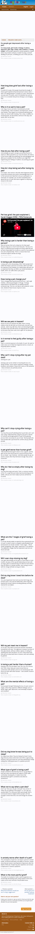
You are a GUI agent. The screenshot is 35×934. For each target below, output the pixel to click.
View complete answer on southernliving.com (12, 257)
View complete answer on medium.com (10, 184)
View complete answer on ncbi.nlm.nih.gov (11, 884)
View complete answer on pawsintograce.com (12, 765)
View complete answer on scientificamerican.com (12, 121)
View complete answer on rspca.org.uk (10, 371)
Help (21, 919)
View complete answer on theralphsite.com (11, 782)
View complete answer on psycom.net (10, 102)
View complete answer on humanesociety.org (12, 163)
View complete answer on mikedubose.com (11, 334)
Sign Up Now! (26, 909)
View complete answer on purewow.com (10, 801)
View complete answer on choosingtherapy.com (12, 870)
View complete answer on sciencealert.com (11, 677)
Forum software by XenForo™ (7, 932)
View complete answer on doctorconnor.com (12, 58)
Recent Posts (13, 9)
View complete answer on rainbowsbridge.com (12, 480)
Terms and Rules (14, 919)
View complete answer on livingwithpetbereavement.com (14, 553)
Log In (31, 6)
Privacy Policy (5, 919)
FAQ (3, 925)
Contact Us (30, 929)
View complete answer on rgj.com (9, 659)
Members (11, 6)
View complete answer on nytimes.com (10, 291)
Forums (4, 6)
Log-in (31, 925)
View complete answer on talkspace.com (10, 445)
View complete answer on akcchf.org (9, 350)
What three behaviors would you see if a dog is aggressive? (10, 891)
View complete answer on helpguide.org (10, 695)
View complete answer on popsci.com (10, 462)
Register (26, 6)
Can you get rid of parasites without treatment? (29, 892)
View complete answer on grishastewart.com (11, 570)
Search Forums (5, 9)
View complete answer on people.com (10, 588)
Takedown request (6, 56)
